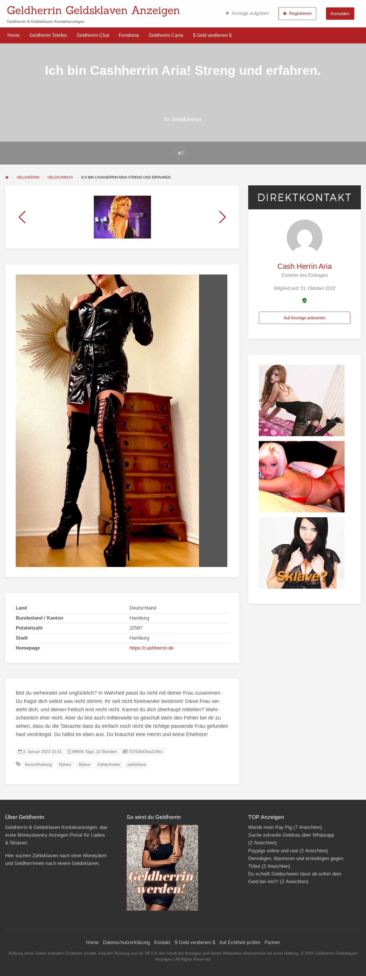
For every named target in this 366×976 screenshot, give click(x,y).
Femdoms (129, 35)
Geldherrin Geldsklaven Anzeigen (93, 10)
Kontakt (162, 942)
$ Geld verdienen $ (212, 35)
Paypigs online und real (273, 850)
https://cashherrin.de (152, 648)
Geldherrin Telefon (48, 35)
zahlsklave (136, 764)
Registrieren (300, 13)
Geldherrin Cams (166, 35)
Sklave (84, 764)
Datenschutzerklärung (126, 942)
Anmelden (340, 13)
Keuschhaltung (38, 764)
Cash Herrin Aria (304, 266)
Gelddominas (186, 119)
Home (13, 35)
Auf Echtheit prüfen (239, 942)
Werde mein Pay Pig (270, 827)
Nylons (65, 764)
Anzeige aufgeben (250, 13)
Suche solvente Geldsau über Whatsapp (291, 835)
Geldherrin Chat (93, 35)
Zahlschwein (109, 764)
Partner (272, 942)
